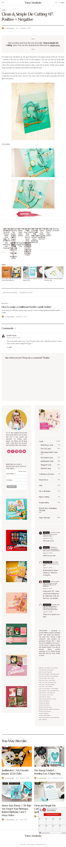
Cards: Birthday (52, 680)
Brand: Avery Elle (54, 668)
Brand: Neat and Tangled (10, 292)
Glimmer (48, 696)
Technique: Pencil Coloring (44, 717)
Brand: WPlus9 (51, 678)
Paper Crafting (44, 497)
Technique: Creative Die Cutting (45, 707)
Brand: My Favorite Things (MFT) (45, 672)
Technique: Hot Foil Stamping (45, 711)
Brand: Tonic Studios (43, 678)
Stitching (54, 699)
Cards (3, 10)
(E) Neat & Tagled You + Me (20, 244)
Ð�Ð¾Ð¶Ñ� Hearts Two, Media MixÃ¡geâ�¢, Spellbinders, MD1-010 (43, 234)
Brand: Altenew (47, 668)
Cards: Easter (41, 684)
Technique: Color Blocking (44, 701)
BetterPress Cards (47, 445)
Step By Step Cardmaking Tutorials (47, 509)
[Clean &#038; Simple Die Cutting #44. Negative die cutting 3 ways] (54, 272)
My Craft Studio (44, 491)
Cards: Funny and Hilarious (44, 688)
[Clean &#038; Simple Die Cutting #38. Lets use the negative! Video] (32, 272)
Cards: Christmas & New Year (50, 682)
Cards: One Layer (42, 694)
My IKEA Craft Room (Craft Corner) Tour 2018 (51, 563)
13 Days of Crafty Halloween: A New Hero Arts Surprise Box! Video (51, 534)
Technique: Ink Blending (43, 713)
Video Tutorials (44, 518)
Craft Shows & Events (46, 474)
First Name (9, 480)
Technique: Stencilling (54, 717)
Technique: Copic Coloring (44, 705)
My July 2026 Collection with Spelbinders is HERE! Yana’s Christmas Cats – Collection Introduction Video (51, 607)
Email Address (11, 473)
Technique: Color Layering (44, 703)
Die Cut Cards (46, 449)
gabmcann (46, 532)
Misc (41, 485)
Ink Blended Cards (47, 461)
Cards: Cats (41, 682)
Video (40, 719)
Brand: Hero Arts (50, 670)
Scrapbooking (44, 502)
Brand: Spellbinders (54, 676)
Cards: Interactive (42, 690)
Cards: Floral (41, 686)
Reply (10, 347)
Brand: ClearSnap (42, 670)
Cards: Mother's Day (51, 692)
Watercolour (44, 719)
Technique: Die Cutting (26, 292)
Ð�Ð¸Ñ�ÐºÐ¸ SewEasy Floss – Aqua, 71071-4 (50, 232)
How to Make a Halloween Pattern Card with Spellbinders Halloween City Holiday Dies (51, 584)
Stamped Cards (46, 465)
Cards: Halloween (54, 688)
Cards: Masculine (42, 692)
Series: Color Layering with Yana (45, 699)
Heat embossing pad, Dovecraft (6, 245)
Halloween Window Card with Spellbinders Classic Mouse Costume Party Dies (51, 549)
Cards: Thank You (42, 696)
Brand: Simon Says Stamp (44, 676)
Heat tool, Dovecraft (56, 230)
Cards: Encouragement (49, 684)
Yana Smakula (33, 2)
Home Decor (43, 480)
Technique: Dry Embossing (54, 709)
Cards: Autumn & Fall (43, 680)
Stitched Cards (46, 468)
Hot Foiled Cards (47, 458)
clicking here (55, 45)
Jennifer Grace (11, 336)
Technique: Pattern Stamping (44, 715)
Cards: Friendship (48, 686)
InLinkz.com (4, 252)
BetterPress (41, 668)
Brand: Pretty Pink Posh (54, 674)
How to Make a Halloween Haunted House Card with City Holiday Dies (11, 279)
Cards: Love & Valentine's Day (53, 690)
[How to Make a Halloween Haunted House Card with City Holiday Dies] (11, 272)
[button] (3, 3)
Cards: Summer (50, 694)
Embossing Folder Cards (49, 452)
